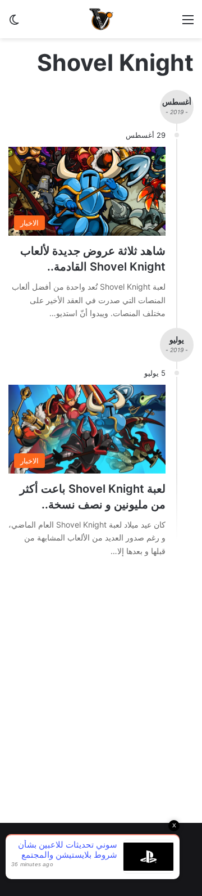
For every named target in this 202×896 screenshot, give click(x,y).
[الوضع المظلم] (14, 23)
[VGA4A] (101, 19)
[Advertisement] (101, 705)
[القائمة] (188, 23)
